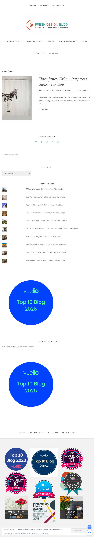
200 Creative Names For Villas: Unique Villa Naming (44, 189)
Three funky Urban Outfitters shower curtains (63, 81)
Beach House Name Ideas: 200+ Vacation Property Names (47, 244)
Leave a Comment (82, 90)
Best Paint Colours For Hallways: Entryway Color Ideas (45, 197)
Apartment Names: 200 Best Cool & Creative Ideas (44, 205)
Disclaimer (53, 432)
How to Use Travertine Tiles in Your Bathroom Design (45, 213)
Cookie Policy (37, 432)
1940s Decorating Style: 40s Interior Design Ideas (44, 236)
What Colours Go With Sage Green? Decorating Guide (45, 260)
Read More (43, 109)
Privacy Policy (69, 432)
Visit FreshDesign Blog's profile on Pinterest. (18, 347)
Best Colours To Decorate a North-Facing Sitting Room (46, 252)
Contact (22, 432)
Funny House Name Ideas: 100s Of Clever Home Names (46, 221)
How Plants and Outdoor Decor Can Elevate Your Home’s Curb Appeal (52, 229)
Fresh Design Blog (47, 23)
